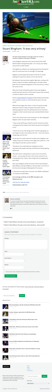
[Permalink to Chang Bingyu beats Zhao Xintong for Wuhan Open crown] (7, 172)
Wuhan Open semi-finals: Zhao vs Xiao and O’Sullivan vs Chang (24, 348)
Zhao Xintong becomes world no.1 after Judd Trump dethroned (24, 355)
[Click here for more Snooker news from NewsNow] (6, 366)
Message (7, 238)
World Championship (24, 192)
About (28, 367)
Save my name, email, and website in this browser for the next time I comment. (23, 271)
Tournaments (18, 45)
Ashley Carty (9, 192)
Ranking (5, 45)
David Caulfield (7, 51)
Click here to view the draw (21, 182)
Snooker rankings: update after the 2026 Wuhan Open (6, 163)
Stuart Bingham (15, 192)
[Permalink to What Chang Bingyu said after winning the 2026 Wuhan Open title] (7, 137)
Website (6, 264)
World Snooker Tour (27, 45)
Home (28, 365)
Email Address (8, 258)
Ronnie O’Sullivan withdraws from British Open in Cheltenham (24, 341)
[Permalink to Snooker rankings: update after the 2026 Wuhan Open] (7, 155)
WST (26, 185)
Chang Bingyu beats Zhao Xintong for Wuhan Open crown (6, 180)
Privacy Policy (30, 370)
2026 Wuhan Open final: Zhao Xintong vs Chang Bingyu (22, 334)
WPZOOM (47, 388)
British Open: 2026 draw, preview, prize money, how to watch (23, 326)
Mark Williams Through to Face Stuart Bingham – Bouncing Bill (27, 225)
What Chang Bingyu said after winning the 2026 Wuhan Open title (6, 145)
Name (6, 251)
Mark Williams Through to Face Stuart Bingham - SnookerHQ (26, 222)
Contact (28, 369)
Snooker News (10, 45)
